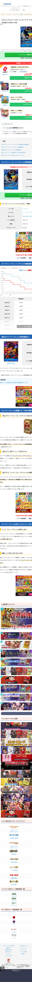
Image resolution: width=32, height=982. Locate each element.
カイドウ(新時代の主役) (11, 362)
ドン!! (14, 938)
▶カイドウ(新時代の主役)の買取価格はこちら (14, 382)
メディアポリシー (23, 949)
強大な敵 (14, 884)
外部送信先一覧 (8, 949)
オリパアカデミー (9, 955)
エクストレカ (5, 91)
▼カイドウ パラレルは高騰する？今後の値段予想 (13, 152)
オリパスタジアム (5, 105)
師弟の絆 (14, 854)
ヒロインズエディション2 (14, 831)
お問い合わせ (8, 951)
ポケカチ (8, 953)
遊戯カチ (24, 953)
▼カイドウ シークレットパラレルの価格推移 (12, 147)
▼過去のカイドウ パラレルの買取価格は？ (12, 150)
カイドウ (25, 209)
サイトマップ (24, 947)
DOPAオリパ (5, 74)
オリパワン (5, 117)
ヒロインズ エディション (14, 847)
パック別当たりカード (24, 945)
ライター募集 (24, 951)
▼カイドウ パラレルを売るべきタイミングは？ (13, 155)
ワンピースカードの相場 (8, 945)
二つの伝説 (14, 870)
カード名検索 (2, 970)
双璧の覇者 (14, 878)
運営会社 (8, 947)
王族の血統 (14, 862)
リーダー (14, 932)
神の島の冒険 (14, 838)
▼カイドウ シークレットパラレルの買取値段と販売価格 (15, 144)
